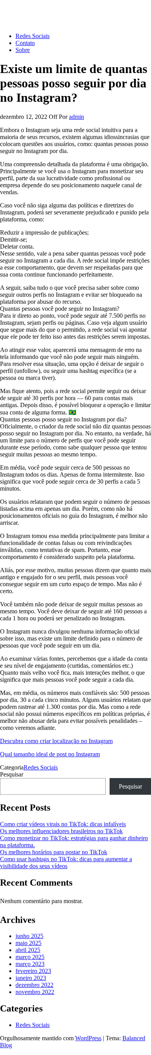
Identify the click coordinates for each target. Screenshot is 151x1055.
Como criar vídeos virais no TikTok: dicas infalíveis (63, 824)
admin (76, 116)
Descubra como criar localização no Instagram (56, 741)
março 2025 (30, 957)
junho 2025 (29, 936)
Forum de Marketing (25, 9)
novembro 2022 (34, 992)
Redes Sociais (32, 36)
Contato (25, 43)
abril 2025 (27, 950)
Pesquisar (11, 774)
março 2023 (30, 964)
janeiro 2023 (30, 978)
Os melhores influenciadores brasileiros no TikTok (61, 831)
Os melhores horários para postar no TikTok (53, 852)
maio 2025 (28, 943)
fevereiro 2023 (33, 971)
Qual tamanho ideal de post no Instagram (50, 754)
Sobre (22, 50)
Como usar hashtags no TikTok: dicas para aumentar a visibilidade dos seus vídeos (66, 862)
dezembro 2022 (34, 985)
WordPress (88, 1038)
